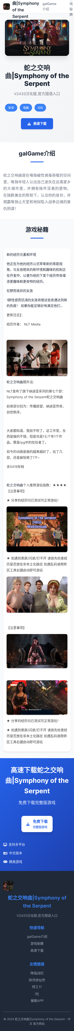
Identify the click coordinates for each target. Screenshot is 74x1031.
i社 (37, 994)
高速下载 (39, 123)
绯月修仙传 (37, 980)
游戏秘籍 (37, 943)
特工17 (37, 987)
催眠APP (37, 1001)
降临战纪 (37, 973)
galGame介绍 (37, 936)
